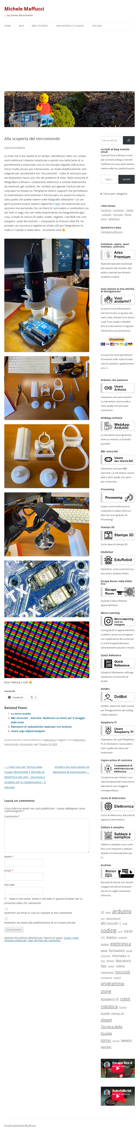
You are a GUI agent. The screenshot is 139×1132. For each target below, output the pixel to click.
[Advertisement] (69, 59)
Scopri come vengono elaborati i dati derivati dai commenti (41, 939)
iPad (103, 960)
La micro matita (21, 713)
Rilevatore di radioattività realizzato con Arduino (41, 726)
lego (104, 966)
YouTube (118, 214)
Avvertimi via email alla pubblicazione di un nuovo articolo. (40, 922)
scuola (105, 1013)
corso (128, 930)
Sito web (9, 884)
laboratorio (123, 961)
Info (21, 25)
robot (125, 998)
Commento (12, 816)
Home (7, 25)
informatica (119, 955)
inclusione (105, 956)
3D (102, 912)
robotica (109, 1006)
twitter (106, 1046)
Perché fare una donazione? (116, 330)
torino (106, 1040)
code (125, 923)
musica (117, 977)
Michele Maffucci (24, 8)
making (120, 966)
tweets (126, 1040)
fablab (104, 950)
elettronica (50, 739)
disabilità (122, 937)
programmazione (113, 987)
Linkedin (106, 214)
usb (36, 744)
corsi (120, 931)
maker (111, 966)
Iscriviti (126, 179)
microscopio (26, 744)
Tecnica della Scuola (111, 1030)
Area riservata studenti (70, 25)
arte (103, 918)
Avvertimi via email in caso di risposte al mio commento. (38, 913)
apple (108, 912)
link (57, 204)
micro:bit (122, 971)
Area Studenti (40, 25)
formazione (117, 950)
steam (106, 1019)
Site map (97, 25)
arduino (121, 911)
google (129, 950)
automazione (113, 918)
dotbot (105, 944)
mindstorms (106, 977)
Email (8, 870)
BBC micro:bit (109, 923)
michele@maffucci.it (112, 232)
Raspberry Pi (110, 999)
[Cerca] (129, 140)
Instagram (118, 210)
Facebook (106, 210)
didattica (111, 937)
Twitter (130, 210)
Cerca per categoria (115, 193)
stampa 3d (117, 1013)
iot (129, 955)
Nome (9, 856)
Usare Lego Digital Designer (28, 731)
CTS (103, 937)
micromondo (11, 744)
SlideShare (114, 219)
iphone (110, 960)
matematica (107, 972)
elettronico (79, 739)
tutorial (115, 1041)
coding (108, 930)
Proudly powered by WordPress (20, 1125)
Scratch (123, 1007)
